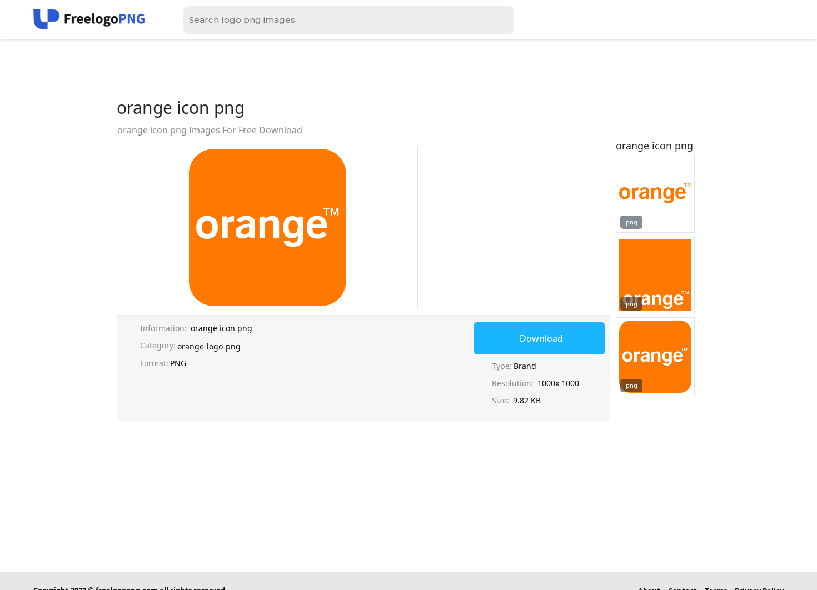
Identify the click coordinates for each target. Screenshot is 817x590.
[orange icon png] (655, 193)
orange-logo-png (209, 346)
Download (541, 338)
